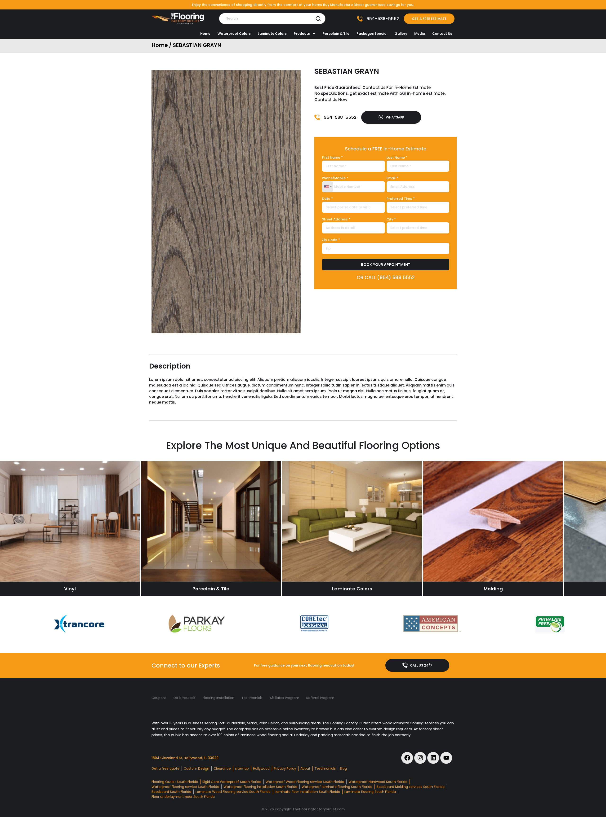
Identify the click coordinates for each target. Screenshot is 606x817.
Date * (327, 199)
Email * (392, 178)
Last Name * (397, 158)
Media (419, 33)
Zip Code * (331, 240)
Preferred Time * (401, 199)
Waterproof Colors (234, 33)
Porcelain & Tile (336, 33)
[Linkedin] (433, 758)
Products (302, 33)
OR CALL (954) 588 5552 (386, 277)
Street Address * (336, 220)
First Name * (332, 158)
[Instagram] (420, 758)
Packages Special (372, 33)
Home (205, 33)
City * (391, 220)
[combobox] (327, 186)
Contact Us (442, 33)
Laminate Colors (272, 33)
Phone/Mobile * (335, 178)
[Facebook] (407, 758)
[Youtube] (446, 758)
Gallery (401, 33)
